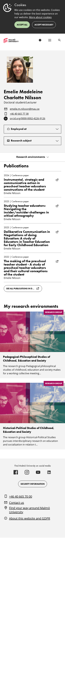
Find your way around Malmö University (29, 510)
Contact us (16, 503)
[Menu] (49, 40)
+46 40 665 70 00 (20, 496)
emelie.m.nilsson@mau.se (24, 109)
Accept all (22, 24)
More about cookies (40, 17)
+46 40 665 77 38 (19, 113)
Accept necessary (43, 24)
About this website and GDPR (29, 518)
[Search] (59, 40)
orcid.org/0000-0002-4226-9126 (27, 118)
